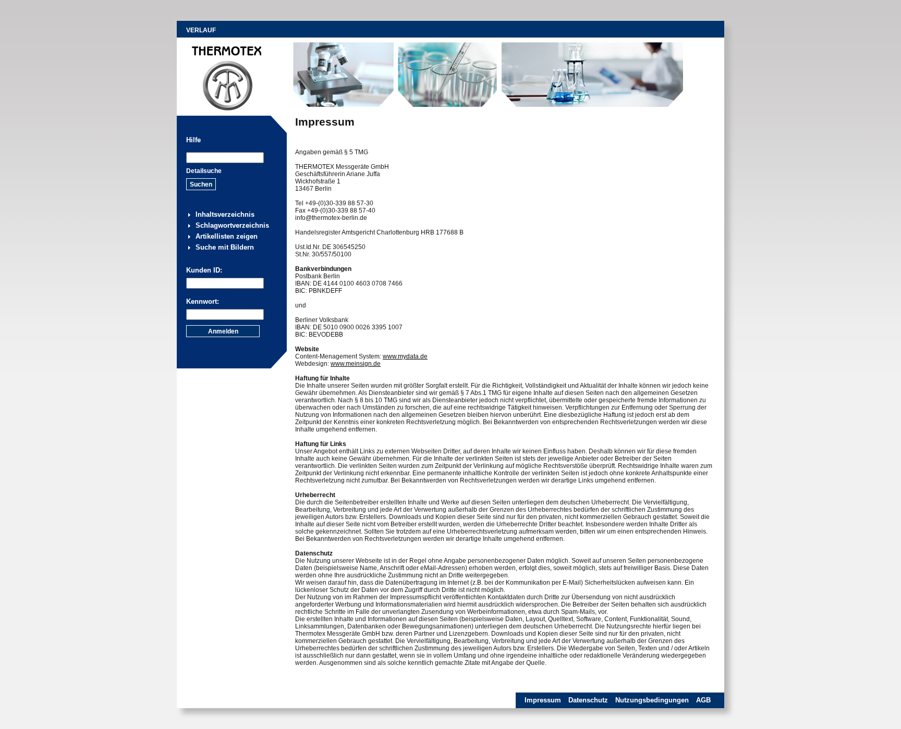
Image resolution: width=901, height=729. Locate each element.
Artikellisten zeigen (227, 236)
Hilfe (193, 140)
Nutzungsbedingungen (652, 700)
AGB (703, 700)
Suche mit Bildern (225, 247)
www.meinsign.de (356, 363)
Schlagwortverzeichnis (232, 225)
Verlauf (201, 30)
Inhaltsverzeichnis (225, 214)
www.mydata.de (405, 356)
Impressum (543, 700)
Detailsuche (204, 171)
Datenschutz (588, 700)
